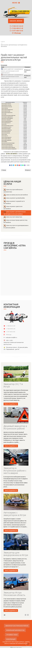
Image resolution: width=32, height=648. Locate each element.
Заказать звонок (16, 21)
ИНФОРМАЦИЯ (10, 639)
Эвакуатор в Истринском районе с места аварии (15, 470)
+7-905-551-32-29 (17, 26)
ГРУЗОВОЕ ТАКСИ (11, 635)
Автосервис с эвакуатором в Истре (15, 513)
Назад (4, 170)
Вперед (27, 170)
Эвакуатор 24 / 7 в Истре (13, 385)
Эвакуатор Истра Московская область (14, 593)
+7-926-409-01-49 (17, 28)
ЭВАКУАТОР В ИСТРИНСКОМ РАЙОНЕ (16, 626)
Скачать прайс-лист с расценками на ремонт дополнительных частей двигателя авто (12, 70)
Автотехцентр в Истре (18, 641)
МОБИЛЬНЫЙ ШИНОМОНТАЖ (15, 630)
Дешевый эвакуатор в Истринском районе (15, 427)
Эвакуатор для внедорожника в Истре (16, 553)
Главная (3, 41)
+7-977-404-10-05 (17, 30)
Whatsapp (17, 33)
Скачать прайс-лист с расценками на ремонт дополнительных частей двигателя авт (12, 76)
